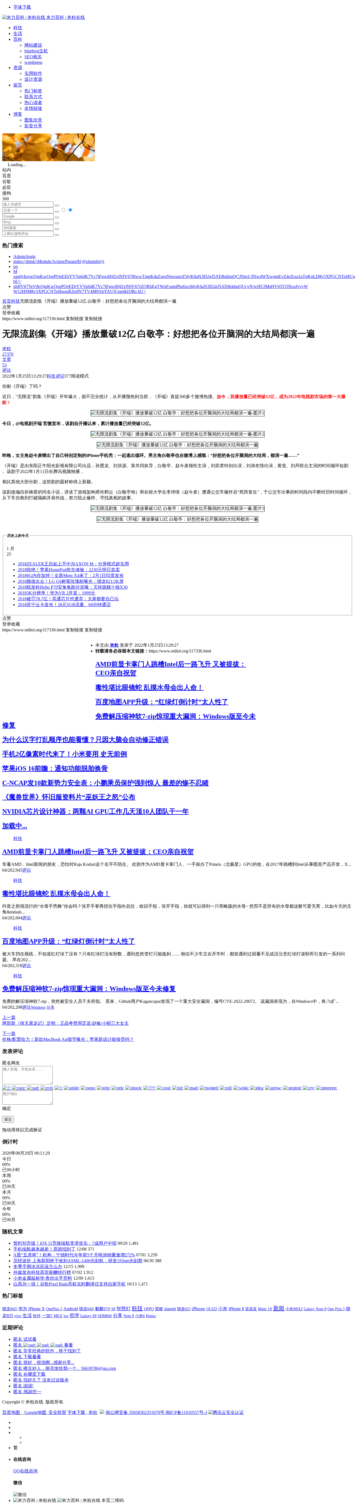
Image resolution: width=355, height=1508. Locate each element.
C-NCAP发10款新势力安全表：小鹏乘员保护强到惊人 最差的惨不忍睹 (105, 782)
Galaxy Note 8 (315, 1309)
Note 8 (128, 1316)
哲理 (74, 1315)
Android (70, 1308)
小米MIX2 (294, 1309)
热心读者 (33, 102)
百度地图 (11, 1412)
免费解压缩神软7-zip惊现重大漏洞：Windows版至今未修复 (89, 988)
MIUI (58, 1316)
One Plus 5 (336, 1309)
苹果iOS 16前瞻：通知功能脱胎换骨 (55, 768)
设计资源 (33, 79)
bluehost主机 (36, 51)
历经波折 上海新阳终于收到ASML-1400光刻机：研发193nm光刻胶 (78, 1260)
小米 (222, 1308)
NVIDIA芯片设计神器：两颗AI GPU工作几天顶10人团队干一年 (95, 811)
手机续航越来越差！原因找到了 (44, 1249)
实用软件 (33, 73)
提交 (8, 1119)
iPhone (198, 1308)
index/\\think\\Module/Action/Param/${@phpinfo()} (59, 261)
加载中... (14, 825)
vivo (17, 1316)
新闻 (278, 1308)
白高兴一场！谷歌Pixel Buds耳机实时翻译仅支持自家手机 (69, 1284)
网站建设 (33, 45)
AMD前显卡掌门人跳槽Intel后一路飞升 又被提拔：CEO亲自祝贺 (98, 851)
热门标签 (33, 90)
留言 (17, 85)
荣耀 (159, 1309)
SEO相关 (33, 56)
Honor (151, 1316)
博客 (17, 114)
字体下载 (22, 7)
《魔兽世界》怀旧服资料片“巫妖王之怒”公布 (68, 797)
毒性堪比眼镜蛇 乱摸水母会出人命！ (149, 687)
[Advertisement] (48, 672)
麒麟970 (102, 1309)
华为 (22, 1308)
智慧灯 (123, 1308)
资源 (17, 67)
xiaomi (170, 1308)
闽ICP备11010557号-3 (186, 1412)
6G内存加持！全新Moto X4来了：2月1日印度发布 (71, 575)
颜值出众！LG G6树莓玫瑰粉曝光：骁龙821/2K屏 (71, 581)
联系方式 (33, 96)
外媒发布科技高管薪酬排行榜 (42, 1272)
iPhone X (36, 1308)
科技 (17, 27)
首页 (6, 301)
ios (66, 1316)
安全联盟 (57, 1412)
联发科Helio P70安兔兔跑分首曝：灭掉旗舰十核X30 (73, 587)
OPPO (149, 1309)
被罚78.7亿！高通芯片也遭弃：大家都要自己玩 (68, 598)
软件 (37, 1316)
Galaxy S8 (88, 1316)
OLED (211, 1309)
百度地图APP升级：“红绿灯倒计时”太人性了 (161, 701)
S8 (113, 1309)
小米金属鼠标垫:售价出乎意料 (42, 1278)
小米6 (140, 1316)
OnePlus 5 (54, 1309)
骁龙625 (184, 1309)
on (15, 266)
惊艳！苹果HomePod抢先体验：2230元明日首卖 (69, 569)
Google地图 (35, 1412)
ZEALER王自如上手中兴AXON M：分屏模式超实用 (73, 563)
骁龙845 (9, 1309)
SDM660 (105, 1316)
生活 (17, 33)
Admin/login (24, 256)
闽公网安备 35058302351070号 (136, 1412)
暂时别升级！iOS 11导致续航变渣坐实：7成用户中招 (64, 1243)
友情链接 (33, 108)
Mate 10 (265, 1309)
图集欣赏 (33, 120)
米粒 (114, 645)
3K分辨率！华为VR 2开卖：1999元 (56, 593)
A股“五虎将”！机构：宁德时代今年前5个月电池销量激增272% (74, 1255)
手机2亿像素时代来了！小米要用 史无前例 (64, 754)
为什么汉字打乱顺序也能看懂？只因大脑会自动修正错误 (85, 739)
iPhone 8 (236, 1308)
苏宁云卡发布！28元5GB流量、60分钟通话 (64, 604)
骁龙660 (86, 1309)
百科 (17, 39)
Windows (38, 1007)
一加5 (47, 1316)
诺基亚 (251, 1309)
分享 (50, 1007)
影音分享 (33, 125)
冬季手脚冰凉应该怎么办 (37, 1266)
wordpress (33, 62)
